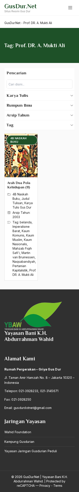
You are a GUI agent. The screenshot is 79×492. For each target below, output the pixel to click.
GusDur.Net (20, 6)
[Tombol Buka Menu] (70, 7)
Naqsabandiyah (24, 261)
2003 (16, 217)
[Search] (67, 84)
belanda (26, 222)
